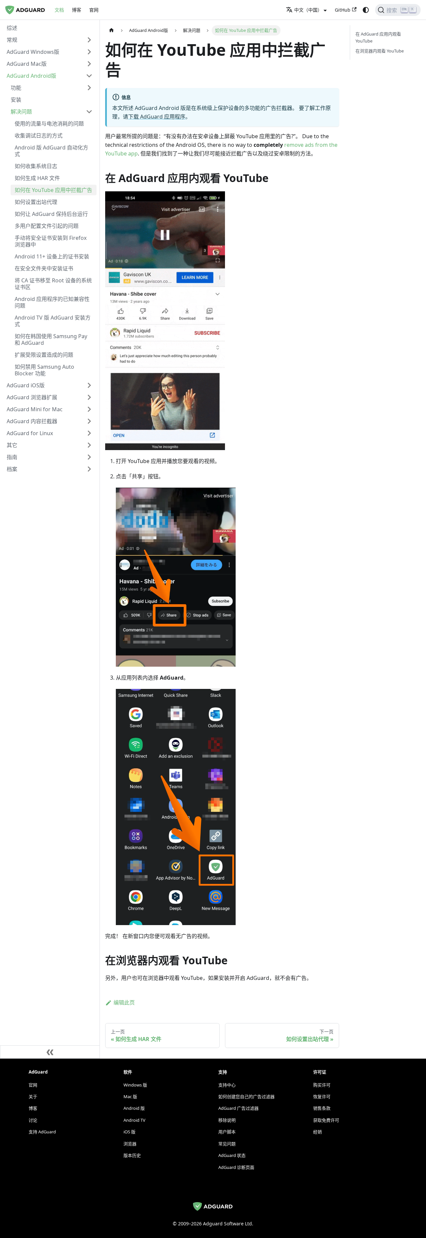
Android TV (134, 1120)
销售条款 (321, 1108)
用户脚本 (227, 1132)
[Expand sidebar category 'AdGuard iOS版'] (89, 385)
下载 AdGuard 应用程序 (156, 116)
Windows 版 (135, 1085)
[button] (50, 40)
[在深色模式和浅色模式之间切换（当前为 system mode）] (365, 10)
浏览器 (129, 1144)
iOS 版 (129, 1132)
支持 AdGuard (42, 1132)
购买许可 (321, 1085)
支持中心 (227, 1085)
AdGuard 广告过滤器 (238, 1108)
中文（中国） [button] (308, 10)
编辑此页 (124, 1002)
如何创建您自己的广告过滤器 (246, 1096)
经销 (317, 1132)
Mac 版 (130, 1096)
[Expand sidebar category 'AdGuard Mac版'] (89, 63)
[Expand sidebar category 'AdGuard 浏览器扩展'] (89, 397)
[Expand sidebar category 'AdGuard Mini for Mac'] (89, 409)
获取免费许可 (326, 1120)
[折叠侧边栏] (50, 1052)
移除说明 (227, 1120)
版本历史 (132, 1155)
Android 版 (134, 1108)
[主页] (111, 30)
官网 (94, 10)
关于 (33, 1096)
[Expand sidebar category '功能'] (89, 87)
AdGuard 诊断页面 (236, 1167)
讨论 (33, 1120)
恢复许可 (321, 1096)
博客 (76, 10)
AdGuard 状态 (232, 1155)
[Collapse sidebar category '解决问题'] (89, 111)
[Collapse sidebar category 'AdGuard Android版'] (89, 75)
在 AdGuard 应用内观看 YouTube (378, 37)
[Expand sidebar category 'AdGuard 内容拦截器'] (89, 421)
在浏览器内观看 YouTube (379, 51)
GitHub (342, 10)
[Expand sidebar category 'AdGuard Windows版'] (89, 52)
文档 (59, 10)
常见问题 (227, 1144)
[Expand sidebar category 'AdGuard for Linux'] (89, 433)
